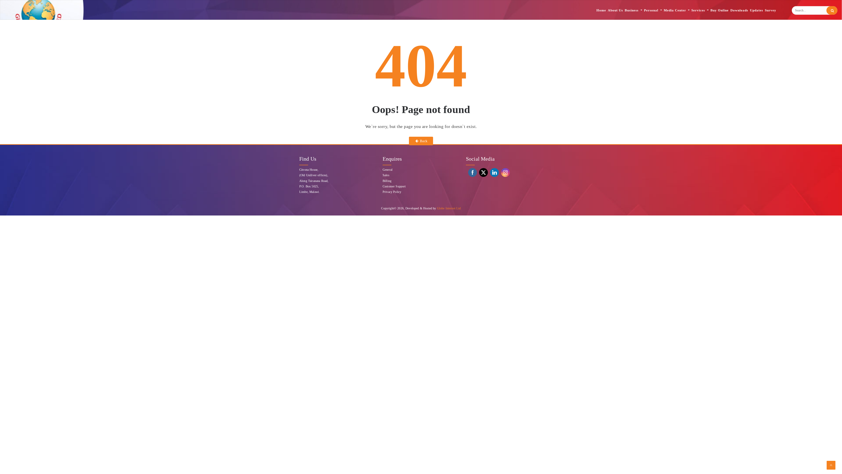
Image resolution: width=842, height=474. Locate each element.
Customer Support (394, 186)
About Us (615, 10)
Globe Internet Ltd (449, 208)
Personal (651, 10)
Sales (386, 175)
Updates (756, 10)
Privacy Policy (392, 192)
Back (423, 141)
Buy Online (719, 10)
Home (601, 10)
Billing (387, 181)
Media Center (675, 10)
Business (632, 10)
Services (698, 10)
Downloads (739, 10)
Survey (770, 10)
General (387, 169)
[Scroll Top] (831, 465)
